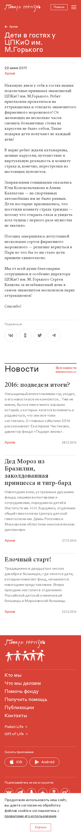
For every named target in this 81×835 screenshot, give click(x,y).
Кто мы (12, 675)
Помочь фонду (21, 691)
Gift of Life (14, 734)
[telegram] (54, 335)
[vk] (10, 335)
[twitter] (39, 335)
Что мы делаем (22, 683)
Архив (13, 26)
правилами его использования (30, 816)
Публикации (19, 707)
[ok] (25, 335)
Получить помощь (25, 699)
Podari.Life (13, 727)
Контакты (15, 715)
